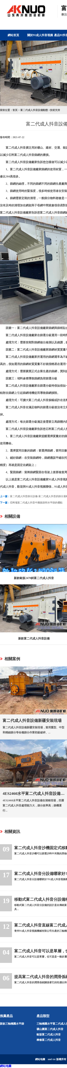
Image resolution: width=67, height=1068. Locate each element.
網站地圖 (5, 1065)
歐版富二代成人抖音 (49, 1034)
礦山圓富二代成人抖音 (50, 1029)
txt (54, 1059)
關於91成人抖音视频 (40, 35)
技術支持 (55, 110)
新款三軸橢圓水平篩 (12, 1023)
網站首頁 (13, 35)
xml (50, 1059)
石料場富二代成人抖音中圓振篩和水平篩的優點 (36, 502)
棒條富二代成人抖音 (49, 1039)
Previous (5, 73)
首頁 (15, 110)
